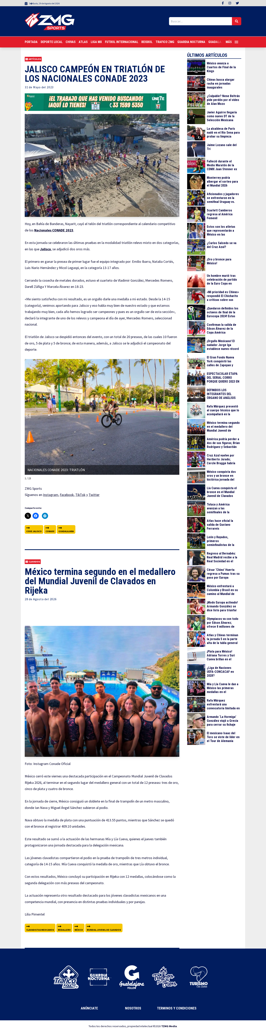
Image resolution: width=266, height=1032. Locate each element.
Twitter (94, 494)
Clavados (34, 561)
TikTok (80, 494)
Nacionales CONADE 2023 (53, 230)
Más (229, 42)
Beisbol (146, 42)
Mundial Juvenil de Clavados (104, 929)
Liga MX (96, 42)
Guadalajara (66, 531)
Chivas (71, 42)
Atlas (83, 42)
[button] (176, 415)
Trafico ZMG (165, 42)
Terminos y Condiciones (176, 1008)
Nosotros (133, 1008)
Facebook (67, 494)
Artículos (35, 59)
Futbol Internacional (121, 42)
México (79, 929)
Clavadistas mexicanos (40, 929)
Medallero (64, 929)
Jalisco (45, 249)
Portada (31, 42)
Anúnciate (89, 1008)
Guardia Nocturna (191, 42)
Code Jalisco (34, 531)
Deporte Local (52, 42)
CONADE (50, 531)
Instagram (50, 494)
